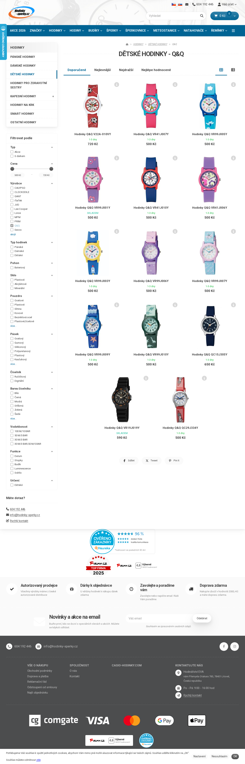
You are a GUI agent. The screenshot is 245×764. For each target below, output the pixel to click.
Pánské (19, 247)
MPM (17, 217)
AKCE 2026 (17, 30)
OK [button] (235, 756)
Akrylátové (20, 284)
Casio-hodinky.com (127, 665)
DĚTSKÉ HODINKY (22, 74)
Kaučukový (21, 359)
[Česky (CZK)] (174, 4)
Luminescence (23, 468)
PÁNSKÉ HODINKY (22, 57)
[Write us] (178, 695)
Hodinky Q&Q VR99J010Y (151, 354)
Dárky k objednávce (96, 585)
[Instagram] (234, 646)
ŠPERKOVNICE (135, 30)
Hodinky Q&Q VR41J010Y (151, 207)
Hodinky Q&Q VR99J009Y (92, 354)
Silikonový (20, 347)
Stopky (19, 460)
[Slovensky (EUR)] (180, 4)
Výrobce (16, 183)
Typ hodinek (18, 242)
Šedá (17, 414)
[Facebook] (224, 646)
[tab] (221, 69)
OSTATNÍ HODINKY (23, 122)
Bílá (17, 393)
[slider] (12, 169)
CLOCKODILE (22, 192)
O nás (73, 670)
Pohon (14, 263)
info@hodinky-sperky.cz (25, 515)
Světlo (18, 472)
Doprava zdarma (213, 585)
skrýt (13, 234)
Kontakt (74, 676)
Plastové (19, 279)
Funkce (15, 451)
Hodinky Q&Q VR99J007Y (209, 281)
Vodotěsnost (18, 426)
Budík (18, 464)
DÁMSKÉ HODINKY (23, 65)
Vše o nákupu (37, 665)
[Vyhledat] (202, 16)
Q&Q (17, 225)
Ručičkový (20, 376)
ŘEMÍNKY (217, 30)
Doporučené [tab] (77, 70)
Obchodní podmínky (39, 670)
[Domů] (21, 12)
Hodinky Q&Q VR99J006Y (151, 281)
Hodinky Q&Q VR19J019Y (122, 428)
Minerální (19, 288)
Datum (18, 456)
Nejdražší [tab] (126, 70)
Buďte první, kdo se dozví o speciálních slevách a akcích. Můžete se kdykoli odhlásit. (84, 626)
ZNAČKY (36, 30)
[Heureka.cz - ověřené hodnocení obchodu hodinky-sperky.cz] (122, 541)
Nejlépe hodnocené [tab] (156, 70)
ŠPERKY (112, 30)
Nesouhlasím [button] (219, 756)
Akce (17, 151)
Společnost (79, 665)
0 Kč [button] (225, 16)
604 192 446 (17, 509)
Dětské (19, 255)
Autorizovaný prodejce (39, 585)
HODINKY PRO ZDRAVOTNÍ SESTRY (28, 85)
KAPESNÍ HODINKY (23, 96)
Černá (18, 397)
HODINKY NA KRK (22, 105)
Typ (12, 147)
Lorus (18, 213)
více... (13, 325)
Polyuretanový (22, 351)
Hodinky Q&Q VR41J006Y (209, 207)
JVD (17, 204)
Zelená (18, 409)
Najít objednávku (37, 692)
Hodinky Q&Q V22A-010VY (92, 134)
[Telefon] (9, 646)
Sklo (13, 275)
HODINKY (55, 30)
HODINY (75, 30)
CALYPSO (20, 187)
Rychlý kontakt (19, 521)
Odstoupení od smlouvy (42, 687)
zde (38, 759)
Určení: (15, 480)
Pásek (14, 334)
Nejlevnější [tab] (102, 70)
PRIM (17, 221)
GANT (18, 196)
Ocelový (19, 338)
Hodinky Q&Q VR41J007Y (151, 134)
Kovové (19, 313)
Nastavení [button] (200, 756)
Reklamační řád (37, 681)
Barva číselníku (20, 388)
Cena (13, 163)
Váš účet (228, 4)
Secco (18, 229)
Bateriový (20, 267)
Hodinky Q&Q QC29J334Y (180, 428)
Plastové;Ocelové (24, 321)
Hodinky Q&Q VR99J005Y (209, 134)
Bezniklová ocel (23, 317)
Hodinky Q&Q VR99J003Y (92, 281)
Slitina (18, 308)
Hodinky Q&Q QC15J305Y (209, 354)
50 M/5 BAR (21, 435)
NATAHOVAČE (194, 30)
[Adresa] (178, 673)
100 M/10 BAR (22, 431)
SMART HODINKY (22, 113)
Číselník (15, 372)
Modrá (18, 401)
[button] (234, 16)
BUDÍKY (93, 30)
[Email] (186, 4)
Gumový (19, 342)
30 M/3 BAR (21, 439)
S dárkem (20, 156)
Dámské (19, 251)
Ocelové (19, 300)
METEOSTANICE (164, 30)
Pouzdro (16, 296)
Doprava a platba (37, 676)
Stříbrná (19, 405)
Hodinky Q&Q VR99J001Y (92, 207)
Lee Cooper (21, 209)
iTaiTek (18, 200)
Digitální (19, 380)
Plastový (19, 355)
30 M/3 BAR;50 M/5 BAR (28, 443)
